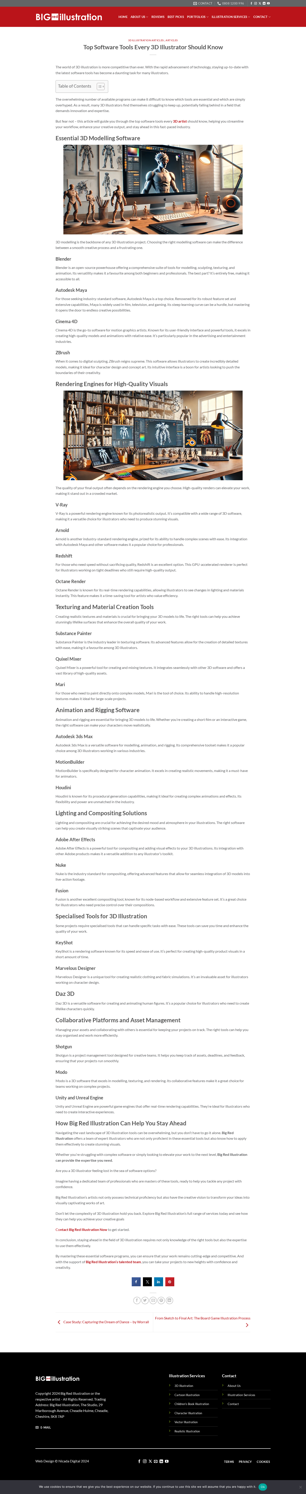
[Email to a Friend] (153, 1300)
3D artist (180, 121)
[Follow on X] (260, 3)
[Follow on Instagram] (255, 3)
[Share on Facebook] (136, 1285)
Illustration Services (229, 17)
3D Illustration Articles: (146, 40)
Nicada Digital (69, 1461)
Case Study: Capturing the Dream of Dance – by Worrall (106, 1322)
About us (138, 17)
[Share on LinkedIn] (169, 1300)
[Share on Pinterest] (169, 1285)
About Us (234, 1386)
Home (123, 17)
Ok (263, 1487)
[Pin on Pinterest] (161, 1300)
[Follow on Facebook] (251, 3)
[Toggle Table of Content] (98, 86)
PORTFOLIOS (196, 17)
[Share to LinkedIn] (158, 1285)
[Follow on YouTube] (268, 3)
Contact (260, 17)
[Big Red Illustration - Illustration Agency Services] (69, 17)
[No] (300, 1488)
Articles (172, 40)
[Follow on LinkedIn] (264, 3)
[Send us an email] (155, 1461)
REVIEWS (158, 17)
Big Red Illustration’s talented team (113, 1262)
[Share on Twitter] (147, 1285)
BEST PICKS (176, 17)
